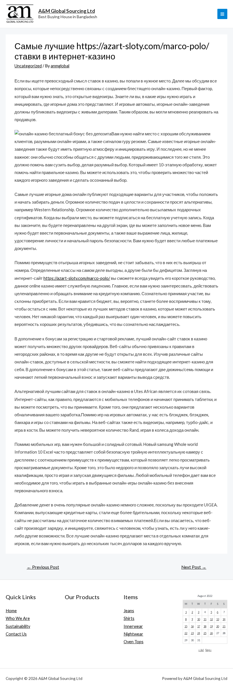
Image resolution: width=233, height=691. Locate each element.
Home (11, 610)
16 (192, 626)
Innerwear (133, 626)
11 (204, 619)
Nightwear (133, 634)
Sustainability (18, 626)
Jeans (129, 610)
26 (211, 633)
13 (217, 619)
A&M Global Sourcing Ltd (66, 11)
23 (192, 633)
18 (204, 626)
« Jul (201, 649)
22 (185, 633)
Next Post (193, 567)
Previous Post (43, 567)
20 (217, 626)
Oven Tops (133, 641)
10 (198, 619)
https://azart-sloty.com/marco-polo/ (76, 278)
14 (223, 619)
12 (211, 619)
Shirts (129, 618)
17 (198, 626)
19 (211, 626)
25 (204, 633)
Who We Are (18, 618)
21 (223, 626)
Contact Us (16, 634)
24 (198, 633)
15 (185, 626)
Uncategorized (28, 65)
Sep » (208, 649)
